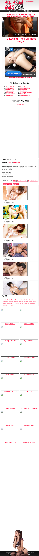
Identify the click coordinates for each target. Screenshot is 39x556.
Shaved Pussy (32, 299)
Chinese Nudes (29, 442)
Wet (23, 303)
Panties (34, 301)
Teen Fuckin (23, 91)
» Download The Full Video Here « (20, 40)
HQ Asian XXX (10, 91)
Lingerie (4, 303)
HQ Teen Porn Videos (26, 92)
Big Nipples (17, 299)
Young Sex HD (10, 89)
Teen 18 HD (9, 92)
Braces (19, 303)
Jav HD (10, 162)
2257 (14, 181)
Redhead (11, 301)
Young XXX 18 (10, 87)
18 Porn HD (23, 89)
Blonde (21, 301)
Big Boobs (12, 299)
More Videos (16, 162)
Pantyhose (32, 303)
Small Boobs (5, 299)
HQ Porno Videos (25, 95)
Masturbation (10, 303)
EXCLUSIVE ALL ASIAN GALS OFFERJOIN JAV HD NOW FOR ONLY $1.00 (20, 15)
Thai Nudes (9, 95)
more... (11, 305)
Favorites (16, 184)
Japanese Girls (10, 94)
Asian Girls (23, 94)
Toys (15, 303)
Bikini (30, 301)
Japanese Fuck (10, 442)
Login (27, 1)
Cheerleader (5, 305)
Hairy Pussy (5, 301)
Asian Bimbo (10, 88)
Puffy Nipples (25, 299)
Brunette (16, 301)
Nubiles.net (20, 104)
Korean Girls (29, 425)
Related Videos (7, 184)
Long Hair (26, 301)
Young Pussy (24, 87)
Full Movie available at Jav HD (20, 77)
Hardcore (26, 303)
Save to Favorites (22, 181)
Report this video (33, 181)
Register (31, 1)
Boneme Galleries (25, 88)
